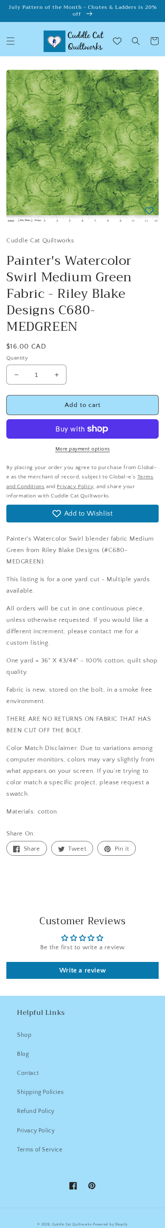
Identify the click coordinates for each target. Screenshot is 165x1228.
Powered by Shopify (110, 1224)
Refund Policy (36, 1111)
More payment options (82, 449)
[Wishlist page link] (117, 41)
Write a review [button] (82, 970)
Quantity (17, 358)
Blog (23, 1054)
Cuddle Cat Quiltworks (72, 1224)
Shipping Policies (40, 1092)
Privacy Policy (36, 1130)
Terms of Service (40, 1149)
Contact (27, 1073)
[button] (10, 41)
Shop (24, 1035)
